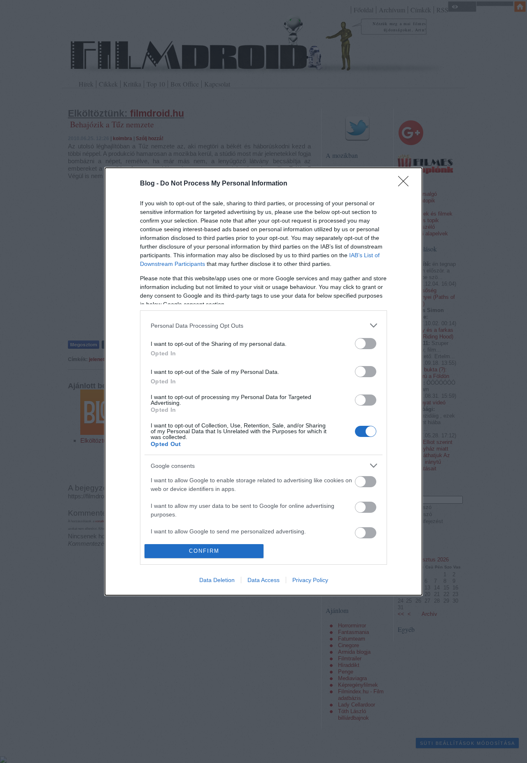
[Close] (406, 184)
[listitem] (263, 325)
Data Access (263, 580)
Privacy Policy (310, 580)
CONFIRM (204, 551)
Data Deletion (217, 580)
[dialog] (263, 381)
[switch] (365, 343)
